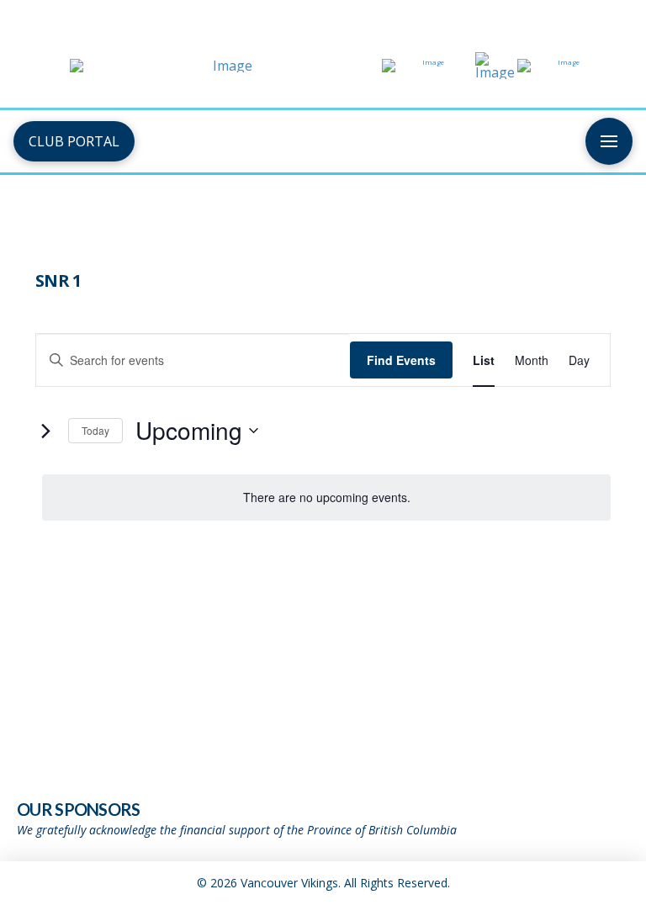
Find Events (401, 360)
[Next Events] (45, 431)
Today (95, 430)
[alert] (326, 497)
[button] (609, 141)
